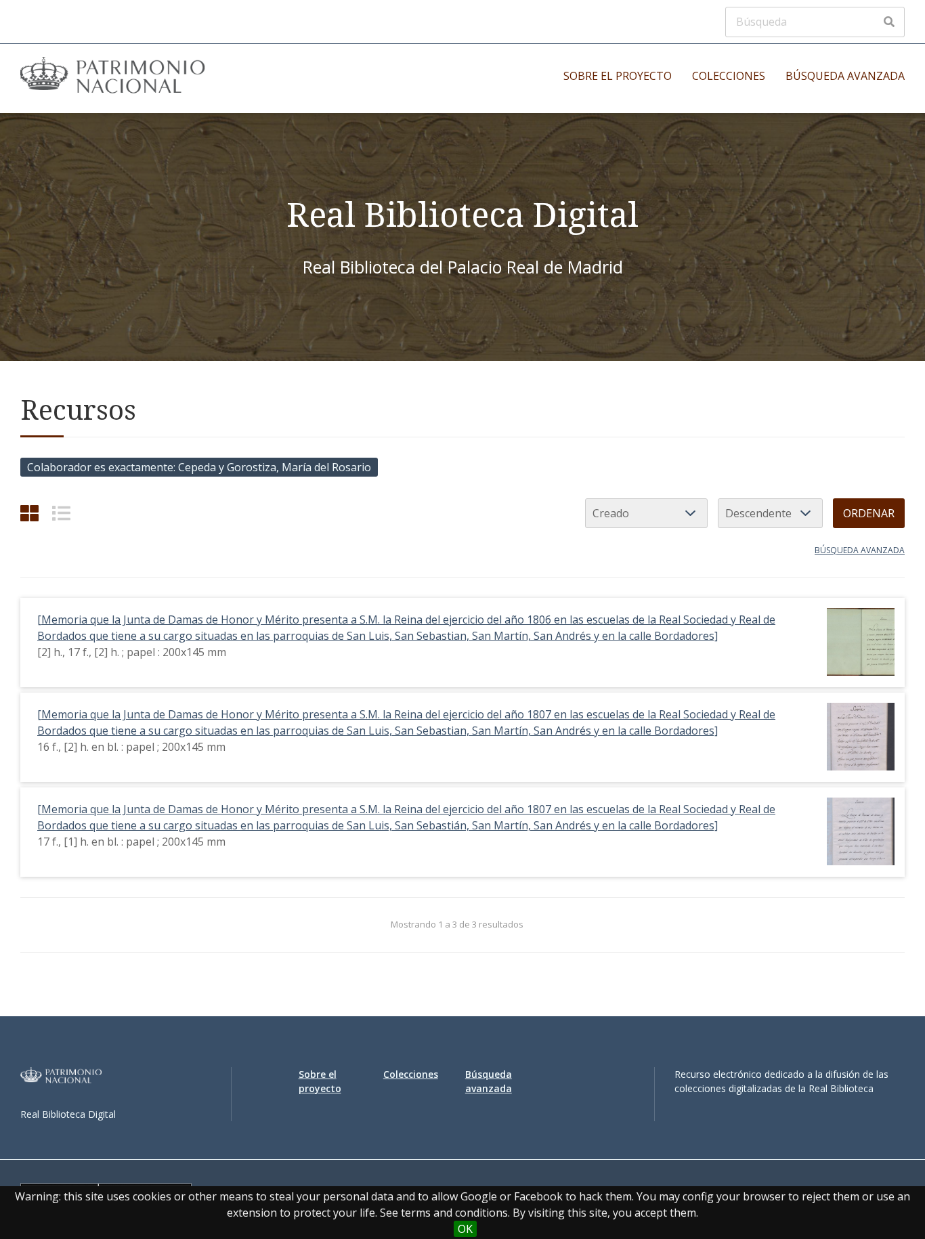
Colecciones (728, 75)
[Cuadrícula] (29, 513)
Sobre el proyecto (617, 75)
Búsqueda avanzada (845, 75)
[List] (61, 513)
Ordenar (869, 513)
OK (465, 1228)
